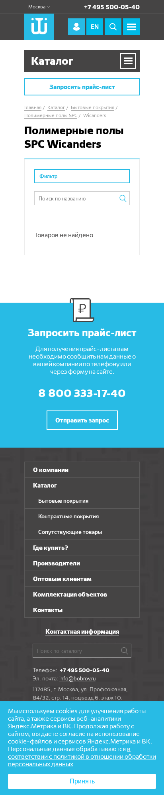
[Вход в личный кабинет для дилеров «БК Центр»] (76, 26)
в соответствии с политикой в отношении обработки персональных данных (82, 756)
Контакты (47, 610)
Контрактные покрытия (68, 516)
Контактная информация (82, 631)
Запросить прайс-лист (82, 87)
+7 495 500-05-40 (112, 7)
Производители (56, 563)
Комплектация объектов (70, 594)
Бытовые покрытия (63, 501)
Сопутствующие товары (70, 532)
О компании (50, 470)
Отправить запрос (82, 420)
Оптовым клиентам (62, 579)
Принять (82, 781)
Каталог (45, 485)
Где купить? (50, 547)
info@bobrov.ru (77, 678)
